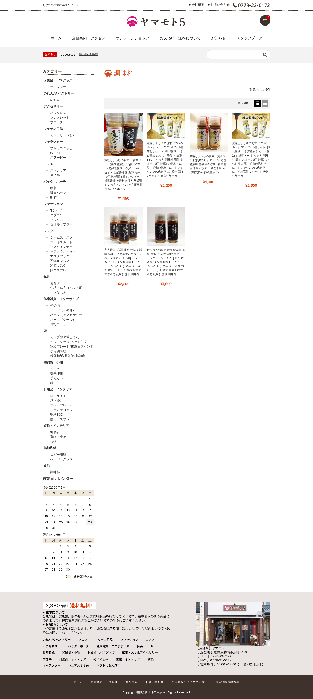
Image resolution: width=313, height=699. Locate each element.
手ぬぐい (56, 378)
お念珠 (55, 283)
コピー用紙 (58, 454)
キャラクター (53, 141)
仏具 (47, 276)
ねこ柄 (55, 153)
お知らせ (218, 38)
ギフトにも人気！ (108, 665)
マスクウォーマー (63, 251)
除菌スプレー (59, 270)
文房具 (47, 659)
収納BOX (56, 414)
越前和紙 (50, 448)
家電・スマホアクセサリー (140, 652)
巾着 (53, 188)
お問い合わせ (220, 5)
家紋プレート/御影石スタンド (71, 346)
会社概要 (198, 5)
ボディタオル (59, 87)
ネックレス (58, 113)
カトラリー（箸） (63, 135)
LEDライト (58, 396)
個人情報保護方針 (227, 682)
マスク (48, 231)
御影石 (55, 432)
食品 (47, 465)
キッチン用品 (53, 129)
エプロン (56, 215)
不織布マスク (59, 261)
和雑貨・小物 (53, 362)
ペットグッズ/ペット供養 (68, 342)
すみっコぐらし (61, 148)
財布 (53, 197)
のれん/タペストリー (59, 93)
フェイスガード (61, 242)
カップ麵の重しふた (64, 337)
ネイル (55, 175)
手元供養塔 (58, 351)
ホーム (56, 38)
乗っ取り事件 (88, 54)
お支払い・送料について (180, 38)
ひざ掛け (56, 400)
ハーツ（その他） (63, 310)
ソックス (56, 220)
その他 (55, 305)
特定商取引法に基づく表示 (189, 682)
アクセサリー (53, 106)
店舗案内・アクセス (89, 38)
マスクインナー (61, 247)
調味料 (55, 472)
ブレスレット (59, 117)
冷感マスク (58, 265)
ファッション (53, 204)
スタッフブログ (249, 38)
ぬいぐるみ (100, 659)
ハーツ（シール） (63, 319)
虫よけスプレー (61, 419)
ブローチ (56, 122)
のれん (55, 100)
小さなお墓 (58, 292)
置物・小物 (58, 437)
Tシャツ (56, 210)
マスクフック (59, 256)
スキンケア (58, 170)
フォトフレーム (61, 405)
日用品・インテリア (58, 389)
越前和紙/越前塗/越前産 (67, 356)
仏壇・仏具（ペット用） (67, 288)
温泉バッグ (58, 193)
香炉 (53, 441)
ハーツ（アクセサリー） (67, 315)
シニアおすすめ (78, 665)
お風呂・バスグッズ (58, 80)
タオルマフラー (61, 224)
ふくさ (55, 369)
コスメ (48, 164)
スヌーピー (58, 157)
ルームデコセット (63, 410)
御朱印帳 (56, 373)
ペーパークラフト (63, 459)
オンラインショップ (132, 38)
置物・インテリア (56, 426)
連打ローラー (59, 324)
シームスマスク (61, 237)
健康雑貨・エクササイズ (61, 299)
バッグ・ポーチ (55, 181)
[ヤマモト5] (156, 20)
